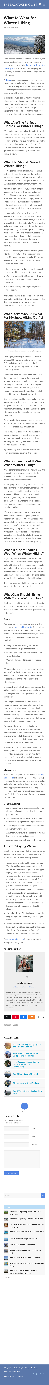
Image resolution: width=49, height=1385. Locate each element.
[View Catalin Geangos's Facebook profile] (22, 977)
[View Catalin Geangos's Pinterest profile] (27, 977)
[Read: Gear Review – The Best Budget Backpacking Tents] (6, 1264)
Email (33, 1136)
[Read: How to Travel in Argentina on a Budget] (6, 1258)
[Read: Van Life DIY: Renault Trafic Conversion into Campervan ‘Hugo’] (6, 1225)
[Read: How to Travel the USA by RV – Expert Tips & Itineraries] (6, 1232)
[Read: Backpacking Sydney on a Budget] (6, 1245)
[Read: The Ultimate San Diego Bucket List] (6, 1240)
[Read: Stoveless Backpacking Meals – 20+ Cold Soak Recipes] (6, 1212)
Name (34, 1128)
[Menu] (44, 4)
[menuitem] (39, 4)
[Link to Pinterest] (33, 1374)
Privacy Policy (29, 1368)
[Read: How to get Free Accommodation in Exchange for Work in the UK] (6, 1271)
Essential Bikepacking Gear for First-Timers (26, 1219)
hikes (8, 80)
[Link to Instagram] (37, 1374)
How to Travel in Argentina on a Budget (24, 1257)
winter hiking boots (23, 627)
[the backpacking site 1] (20, 4)
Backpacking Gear (11, 27)
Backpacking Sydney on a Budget (22, 1244)
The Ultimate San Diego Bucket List (23, 1239)
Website (34, 1144)
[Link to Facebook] (40, 1374)
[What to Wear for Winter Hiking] (24, 44)
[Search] (39, 4)
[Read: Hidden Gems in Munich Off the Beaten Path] (6, 1251)
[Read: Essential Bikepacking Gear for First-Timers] (6, 1220)
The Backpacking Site (18, 1368)
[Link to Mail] (43, 1374)
